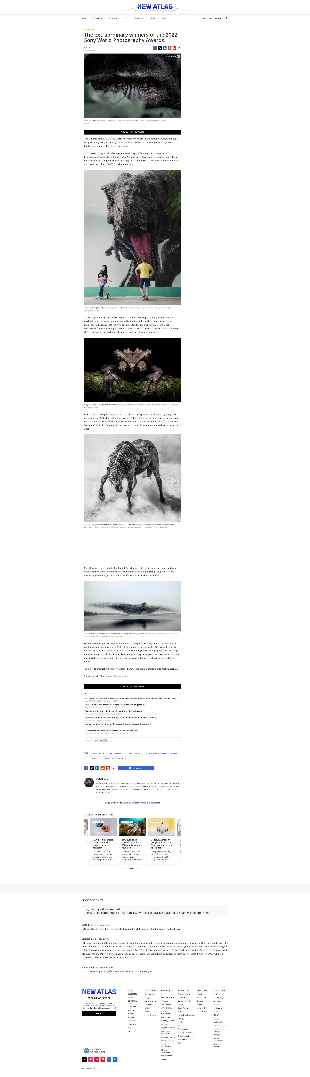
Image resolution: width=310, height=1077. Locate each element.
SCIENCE (216, 994)
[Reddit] (169, 48)
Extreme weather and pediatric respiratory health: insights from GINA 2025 (111, 730)
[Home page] (155, 7)
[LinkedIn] (165, 48)
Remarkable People (185, 1032)
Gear (163, 994)
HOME (84, 18)
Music (180, 1022)
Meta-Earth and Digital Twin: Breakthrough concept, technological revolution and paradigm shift (118, 724)
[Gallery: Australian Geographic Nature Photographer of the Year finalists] (132, 827)
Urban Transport (203, 1011)
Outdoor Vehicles (168, 997)
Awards (95, 758)
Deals (180, 1043)
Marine (199, 1004)
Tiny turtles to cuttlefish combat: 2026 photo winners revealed (103, 843)
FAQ (129, 1031)
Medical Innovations (218, 1039)
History (180, 1011)
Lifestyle (181, 1018)
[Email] (179, 48)
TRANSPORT (139, 18)
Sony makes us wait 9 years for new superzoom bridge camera (161, 843)
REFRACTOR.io (219, 990)
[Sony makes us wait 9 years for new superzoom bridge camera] (161, 827)
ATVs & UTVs (166, 1008)
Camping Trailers (167, 1021)
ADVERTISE (132, 1014)
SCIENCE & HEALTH (158, 18)
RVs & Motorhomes (166, 1045)
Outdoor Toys (166, 1001)
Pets (179, 1025)
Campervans (166, 1017)
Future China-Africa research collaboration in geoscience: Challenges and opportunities (115, 705)
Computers (182, 997)
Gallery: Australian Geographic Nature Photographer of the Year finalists (132, 843)
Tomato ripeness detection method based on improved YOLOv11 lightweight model (114, 711)
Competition (134, 753)
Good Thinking (183, 1008)
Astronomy (217, 1001)
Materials (148, 1004)
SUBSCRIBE (207, 18)
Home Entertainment (186, 1015)
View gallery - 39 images (132, 132)
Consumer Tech (184, 1001)
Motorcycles (201, 1008)
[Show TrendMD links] (180, 740)
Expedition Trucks (168, 1028)
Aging (215, 1018)
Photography (89, 30)
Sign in (89, 909)
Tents (163, 1059)
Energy (147, 997)
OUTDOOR (113, 18)
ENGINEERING (96, 18)
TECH (126, 18)
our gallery (112, 668)
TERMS (131, 1017)
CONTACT (132, 1024)
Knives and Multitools (165, 1032)
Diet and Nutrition (220, 1025)
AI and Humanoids (185, 994)
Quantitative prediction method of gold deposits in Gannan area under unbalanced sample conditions (120, 717)
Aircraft (199, 994)
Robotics (148, 1011)
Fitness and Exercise (217, 1030)
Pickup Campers (167, 1040)
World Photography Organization (110, 676)
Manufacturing (150, 1001)
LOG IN (218, 18)
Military (147, 1008)
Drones (181, 1004)
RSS (129, 1028)
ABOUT (131, 997)
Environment (218, 1008)
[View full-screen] (178, 56)
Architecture (149, 994)
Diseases (217, 1035)
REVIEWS (131, 1010)
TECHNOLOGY (183, 990)
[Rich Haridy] (89, 782)
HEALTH (216, 1015)
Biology (216, 1004)
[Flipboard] (174, 48)
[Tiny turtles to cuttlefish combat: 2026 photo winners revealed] (103, 827)
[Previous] (87, 841)
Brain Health (218, 1022)
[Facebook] (155, 48)
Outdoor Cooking (168, 1037)
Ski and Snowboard (165, 1051)
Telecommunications (186, 1036)
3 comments (138, 768)
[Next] (177, 841)
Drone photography (114, 758)
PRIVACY (131, 1021)
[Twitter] (160, 48)
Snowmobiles (166, 1056)
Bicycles (200, 1001)
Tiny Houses (166, 1004)
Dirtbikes (164, 1024)
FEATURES (132, 1007)
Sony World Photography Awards (161, 753)
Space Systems (150, 1015)
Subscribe (99, 1013)
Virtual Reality (183, 1039)
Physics (216, 1011)
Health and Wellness (217, 1045)
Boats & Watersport (165, 1012)
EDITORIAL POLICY (132, 1002)
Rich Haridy (102, 779)
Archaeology (218, 997)
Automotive (201, 997)
